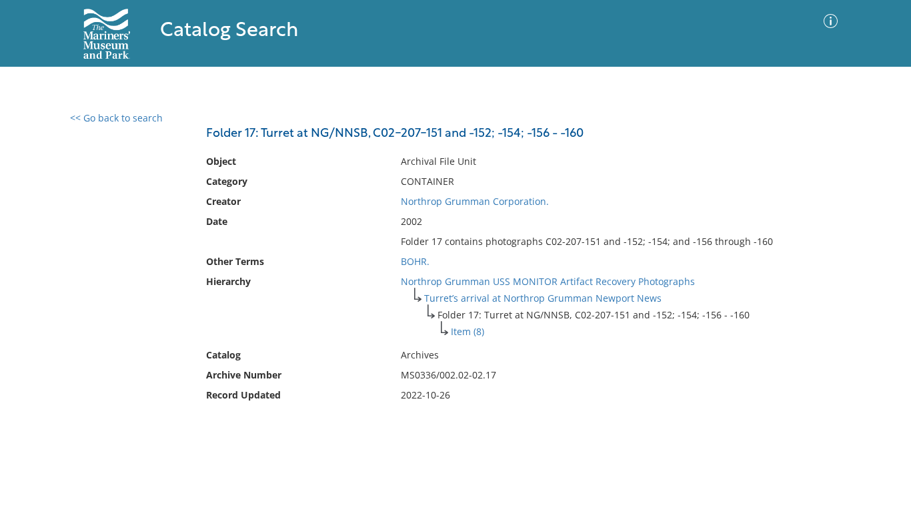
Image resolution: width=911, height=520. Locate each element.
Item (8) (467, 331)
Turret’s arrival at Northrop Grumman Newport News (543, 298)
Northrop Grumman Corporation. (475, 201)
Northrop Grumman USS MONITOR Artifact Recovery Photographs (548, 281)
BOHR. (415, 261)
